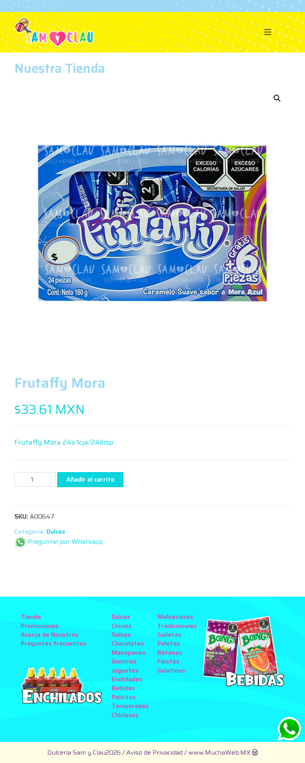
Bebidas (123, 688)
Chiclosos (125, 715)
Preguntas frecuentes (53, 643)
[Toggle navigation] (268, 32)
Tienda (31, 617)
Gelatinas (171, 670)
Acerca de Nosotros (49, 635)
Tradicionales (177, 626)
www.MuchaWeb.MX (219, 752)
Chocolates (128, 643)
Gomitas (124, 661)
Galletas (169, 635)
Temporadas (130, 706)
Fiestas (168, 661)
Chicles (121, 626)
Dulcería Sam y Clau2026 (84, 752)
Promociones (39, 626)
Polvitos (124, 697)
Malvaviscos (175, 617)
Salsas (121, 635)
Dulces (55, 532)
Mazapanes (128, 653)
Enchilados (127, 679)
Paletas (168, 643)
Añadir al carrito (90, 479)
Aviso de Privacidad (155, 752)
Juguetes (125, 670)
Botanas (169, 653)
